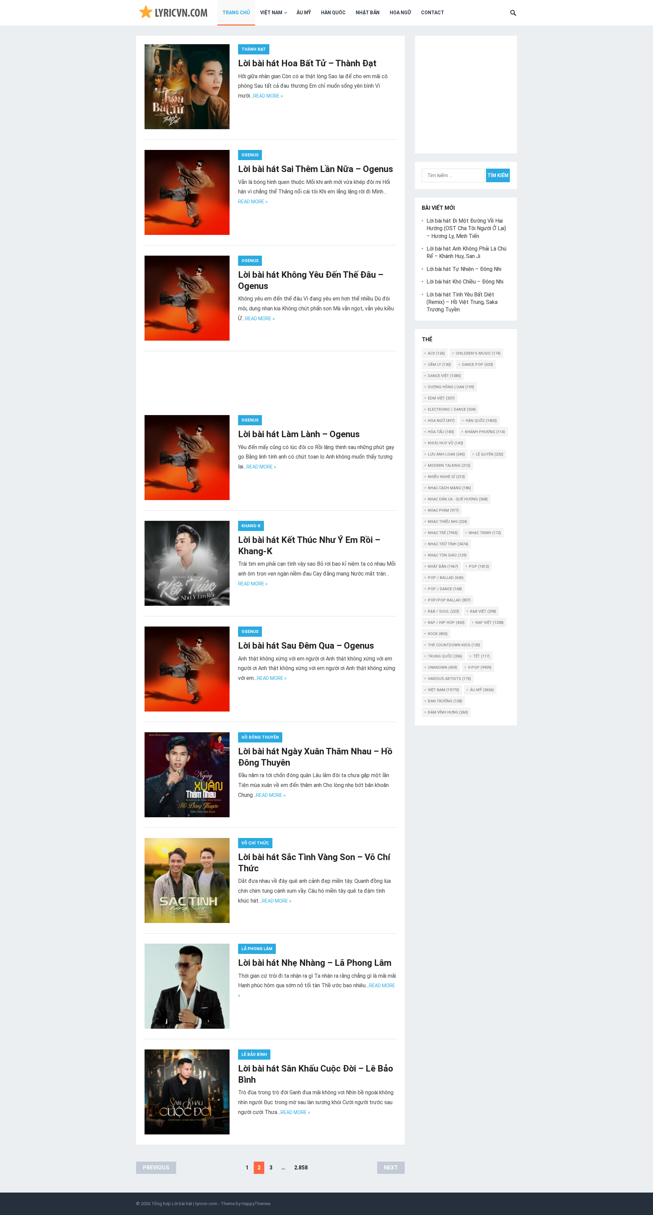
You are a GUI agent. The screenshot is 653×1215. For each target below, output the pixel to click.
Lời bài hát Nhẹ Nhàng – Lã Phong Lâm (314, 963)
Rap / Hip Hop (446, 622)
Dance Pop (477, 364)
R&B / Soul (443, 611)
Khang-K (251, 526)
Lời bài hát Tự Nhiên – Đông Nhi (463, 269)
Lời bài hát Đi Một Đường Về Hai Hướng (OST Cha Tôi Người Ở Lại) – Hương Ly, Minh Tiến (466, 228)
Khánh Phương (485, 432)
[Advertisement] (270, 388)
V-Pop (479, 667)
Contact (432, 12)
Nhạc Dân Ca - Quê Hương (458, 499)
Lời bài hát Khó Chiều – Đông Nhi (464, 281)
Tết (481, 656)
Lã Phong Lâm (256, 948)
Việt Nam (271, 12)
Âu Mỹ (304, 12)
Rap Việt (489, 622)
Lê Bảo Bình (254, 1054)
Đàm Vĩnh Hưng (448, 712)
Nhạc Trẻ (443, 533)
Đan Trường (445, 701)
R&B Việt (483, 611)
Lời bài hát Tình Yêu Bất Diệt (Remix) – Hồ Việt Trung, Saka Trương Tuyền (462, 302)
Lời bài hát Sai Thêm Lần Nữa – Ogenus (315, 169)
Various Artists (449, 679)
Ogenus (249, 155)
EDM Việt (441, 398)
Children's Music (478, 353)
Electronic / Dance (452, 409)
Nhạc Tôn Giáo (447, 555)
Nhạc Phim (443, 510)
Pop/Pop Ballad (449, 600)
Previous (156, 1167)
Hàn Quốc (333, 12)
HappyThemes (256, 1203)
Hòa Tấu (441, 432)
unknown (442, 667)
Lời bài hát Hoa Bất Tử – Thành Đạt (307, 63)
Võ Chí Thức (255, 843)
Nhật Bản (368, 12)
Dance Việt (444, 376)
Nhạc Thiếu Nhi (447, 521)
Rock (438, 634)
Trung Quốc (445, 656)
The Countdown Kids (454, 645)
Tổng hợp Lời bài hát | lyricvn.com (184, 1203)
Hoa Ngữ (400, 12)
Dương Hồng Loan (451, 387)
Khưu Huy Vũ (445, 443)
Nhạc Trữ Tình (448, 544)
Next (391, 1167)
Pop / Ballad (446, 578)
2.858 (301, 1167)
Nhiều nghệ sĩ (446, 477)
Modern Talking (449, 465)
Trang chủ (236, 12)
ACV (436, 353)
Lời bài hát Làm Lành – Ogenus (299, 434)
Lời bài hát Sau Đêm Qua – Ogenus (306, 645)
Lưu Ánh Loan (446, 454)
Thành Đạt (253, 49)
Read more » (268, 96)
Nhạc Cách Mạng (449, 488)
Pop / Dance (445, 589)
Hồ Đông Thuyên (260, 737)
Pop (479, 566)
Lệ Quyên (489, 454)
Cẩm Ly (439, 364)
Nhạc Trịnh (485, 533)
